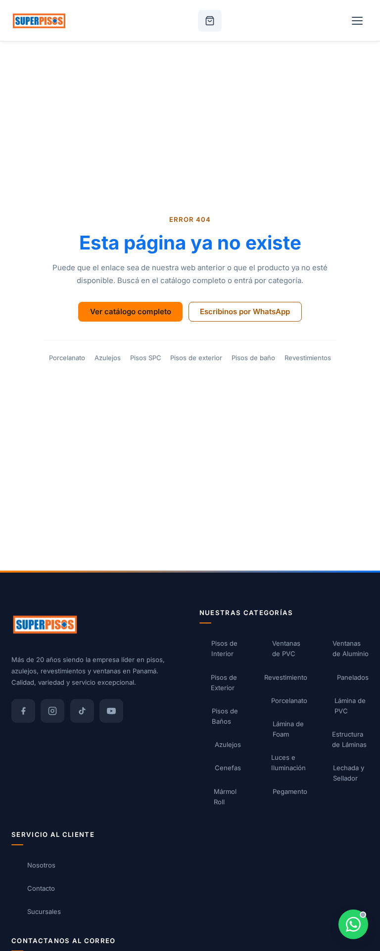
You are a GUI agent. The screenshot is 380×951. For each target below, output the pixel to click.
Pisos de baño (253, 358)
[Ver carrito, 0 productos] (210, 21)
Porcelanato (67, 358)
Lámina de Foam (288, 729)
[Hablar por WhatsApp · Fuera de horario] (353, 924)
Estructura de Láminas (349, 739)
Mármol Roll (225, 796)
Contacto (41, 888)
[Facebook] (23, 711)
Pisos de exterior (196, 358)
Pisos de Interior (224, 648)
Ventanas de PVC (286, 648)
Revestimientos (308, 358)
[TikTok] (82, 711)
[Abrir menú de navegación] (357, 21)
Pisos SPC (145, 358)
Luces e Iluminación (288, 762)
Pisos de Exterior (224, 682)
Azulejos (108, 358)
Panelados (353, 677)
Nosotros (41, 865)
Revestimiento (285, 677)
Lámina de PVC (350, 706)
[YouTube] (111, 711)
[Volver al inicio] (39, 21)
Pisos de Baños (225, 716)
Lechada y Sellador (348, 773)
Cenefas (228, 768)
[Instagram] (52, 711)
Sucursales (44, 911)
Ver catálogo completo (130, 311)
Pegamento (290, 791)
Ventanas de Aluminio (350, 648)
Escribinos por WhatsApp (245, 311)
